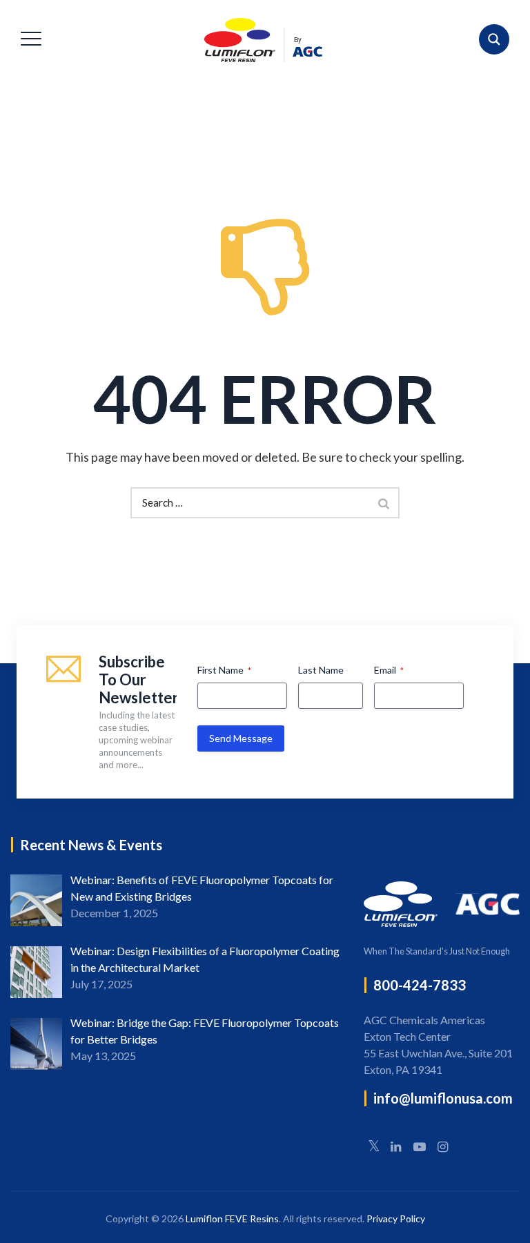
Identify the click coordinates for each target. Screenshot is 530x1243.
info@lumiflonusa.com (443, 1098)
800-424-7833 (419, 985)
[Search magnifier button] (494, 39)
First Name (224, 670)
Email (389, 670)
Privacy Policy (395, 1218)
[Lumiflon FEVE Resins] (263, 39)
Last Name (321, 670)
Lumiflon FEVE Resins (232, 1218)
